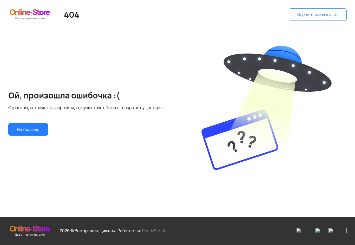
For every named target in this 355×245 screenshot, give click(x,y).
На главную (28, 129)
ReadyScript (153, 231)
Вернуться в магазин (317, 14)
